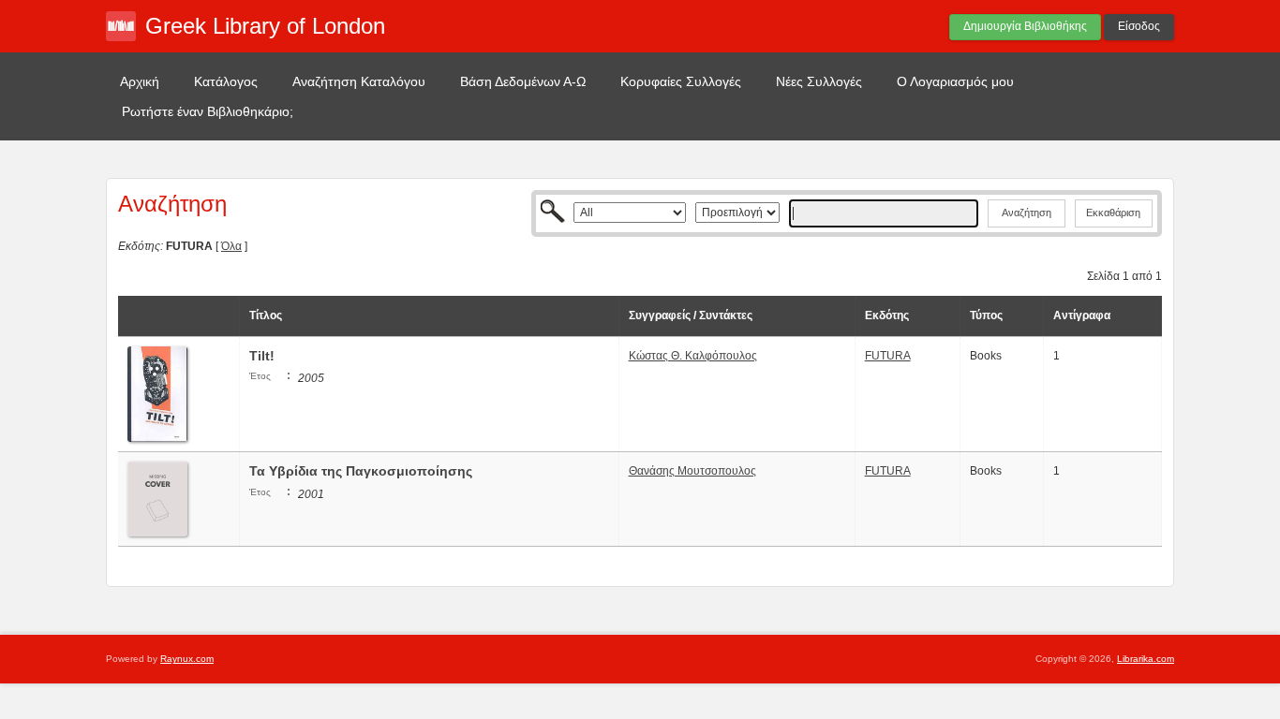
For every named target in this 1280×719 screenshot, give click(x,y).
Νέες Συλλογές (819, 81)
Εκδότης (887, 315)
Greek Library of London (265, 25)
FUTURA (888, 355)
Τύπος (986, 315)
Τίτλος (265, 315)
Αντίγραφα (1081, 315)
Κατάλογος (226, 81)
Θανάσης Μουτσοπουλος (692, 470)
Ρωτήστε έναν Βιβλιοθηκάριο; (207, 111)
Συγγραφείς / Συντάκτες (690, 315)
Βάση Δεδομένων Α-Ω (523, 81)
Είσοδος (1139, 26)
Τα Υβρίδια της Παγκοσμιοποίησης (360, 470)
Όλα (231, 246)
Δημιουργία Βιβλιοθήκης (1025, 26)
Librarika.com (1145, 658)
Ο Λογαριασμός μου (955, 81)
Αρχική (139, 81)
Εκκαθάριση (1113, 212)
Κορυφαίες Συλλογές (680, 81)
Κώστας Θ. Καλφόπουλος (693, 355)
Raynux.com (187, 658)
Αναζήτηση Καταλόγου (358, 81)
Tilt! (262, 355)
